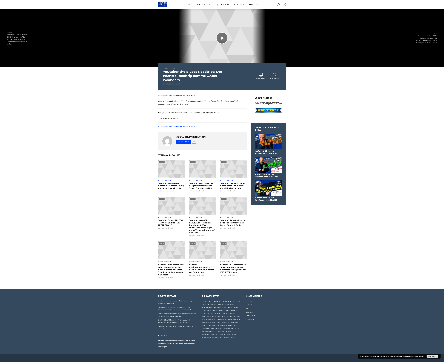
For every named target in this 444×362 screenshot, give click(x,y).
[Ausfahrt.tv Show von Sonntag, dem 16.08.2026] (268, 188)
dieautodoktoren (213, 313)
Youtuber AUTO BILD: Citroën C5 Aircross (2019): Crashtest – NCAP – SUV (171, 185)
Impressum (253, 5)
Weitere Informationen (417, 356)
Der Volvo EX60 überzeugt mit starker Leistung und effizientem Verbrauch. (176, 302)
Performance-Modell (210, 334)
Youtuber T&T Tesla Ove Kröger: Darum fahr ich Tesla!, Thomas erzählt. (201, 185)
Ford (218, 322)
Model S (205, 331)
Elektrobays (234, 316)
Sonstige (205, 337)
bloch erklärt (218, 310)
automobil (212, 304)
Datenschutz (239, 5)
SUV (211, 337)
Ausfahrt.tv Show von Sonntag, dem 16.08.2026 (266, 199)
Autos (230, 307)
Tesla (216, 337)
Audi (210, 301)
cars (203, 313)
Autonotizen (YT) (220, 307)
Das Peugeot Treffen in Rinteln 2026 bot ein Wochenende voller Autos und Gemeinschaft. (174, 308)
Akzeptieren (432, 356)
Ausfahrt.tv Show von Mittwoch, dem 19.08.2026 (266, 175)
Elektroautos (222, 316)
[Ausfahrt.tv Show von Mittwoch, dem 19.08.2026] (268, 165)
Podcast (190, 5)
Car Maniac (234, 310)
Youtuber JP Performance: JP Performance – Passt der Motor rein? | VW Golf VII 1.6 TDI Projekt (233, 268)
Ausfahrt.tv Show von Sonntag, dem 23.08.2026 (266, 152)
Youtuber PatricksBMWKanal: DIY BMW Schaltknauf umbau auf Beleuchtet (201, 268)
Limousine (206, 328)
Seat (228, 334)
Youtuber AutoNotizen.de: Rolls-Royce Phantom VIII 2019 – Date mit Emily (233, 222)
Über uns (225, 5)
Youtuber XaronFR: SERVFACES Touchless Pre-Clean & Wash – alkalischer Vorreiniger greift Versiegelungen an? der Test (202, 226)
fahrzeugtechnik (208, 322)
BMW (227, 310)
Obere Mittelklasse (224, 331)
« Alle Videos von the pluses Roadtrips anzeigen (176, 95)
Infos (204, 325)
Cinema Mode (274, 79)
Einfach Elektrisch (209, 316)
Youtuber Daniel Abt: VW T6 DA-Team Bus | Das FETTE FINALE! (170, 222)
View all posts (184, 142)
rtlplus (222, 334)
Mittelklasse (228, 328)
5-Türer (205, 301)
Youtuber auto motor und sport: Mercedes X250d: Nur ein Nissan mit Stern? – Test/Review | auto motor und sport (171, 270)
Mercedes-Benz (216, 328)
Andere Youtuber (169, 68)
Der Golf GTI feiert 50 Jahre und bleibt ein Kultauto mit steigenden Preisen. (177, 327)
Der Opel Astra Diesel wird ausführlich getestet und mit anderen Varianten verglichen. (177, 315)
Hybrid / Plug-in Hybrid (230, 322)
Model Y (212, 331)
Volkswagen (224, 337)
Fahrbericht (235, 319)
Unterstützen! (204, 5)
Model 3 (237, 328)
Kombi (220, 325)
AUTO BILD (231, 301)
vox (232, 337)
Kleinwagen (212, 325)
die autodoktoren (229, 313)
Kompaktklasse (230, 325)
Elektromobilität (223, 319)
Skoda (233, 334)
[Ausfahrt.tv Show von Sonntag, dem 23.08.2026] (268, 141)
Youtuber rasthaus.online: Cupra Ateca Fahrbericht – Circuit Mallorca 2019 (233, 185)
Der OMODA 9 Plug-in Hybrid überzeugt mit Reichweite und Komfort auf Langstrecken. (174, 321)
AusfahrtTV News (220, 301)
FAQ (216, 5)
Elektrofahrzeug (208, 319)
